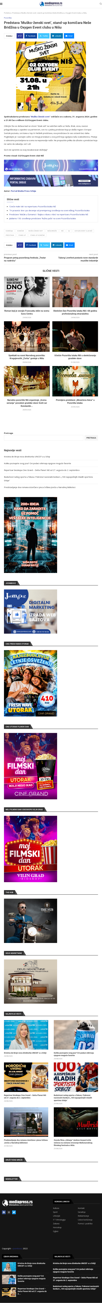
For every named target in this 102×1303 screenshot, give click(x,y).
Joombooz (17, 1248)
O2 (69, 231)
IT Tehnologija (59, 1220)
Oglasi (55, 1231)
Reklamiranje (83, 1216)
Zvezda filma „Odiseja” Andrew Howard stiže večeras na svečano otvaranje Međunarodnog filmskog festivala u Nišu (73, 1142)
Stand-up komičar (37, 235)
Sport (55, 1212)
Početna (7, 13)
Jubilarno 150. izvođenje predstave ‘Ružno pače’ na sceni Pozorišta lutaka (42, 218)
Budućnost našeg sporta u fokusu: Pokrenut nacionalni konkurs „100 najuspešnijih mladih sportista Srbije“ (73, 1097)
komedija (9, 231)
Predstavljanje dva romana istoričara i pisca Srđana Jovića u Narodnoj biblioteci (39, 487)
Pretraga (8, 433)
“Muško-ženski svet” (40, 116)
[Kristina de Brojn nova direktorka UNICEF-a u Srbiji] (26, 1035)
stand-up (22, 235)
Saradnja (81, 1212)
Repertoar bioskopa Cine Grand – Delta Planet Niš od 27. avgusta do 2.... (32, 1291)
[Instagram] (9, 1212)
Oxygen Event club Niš (83, 231)
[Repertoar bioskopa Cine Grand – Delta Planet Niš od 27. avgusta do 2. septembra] (26, 1077)
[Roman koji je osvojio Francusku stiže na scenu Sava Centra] (27, 292)
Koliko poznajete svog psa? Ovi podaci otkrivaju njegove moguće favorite (37, 463)
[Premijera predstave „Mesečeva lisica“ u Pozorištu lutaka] (75, 381)
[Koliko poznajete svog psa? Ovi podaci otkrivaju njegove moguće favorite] (76, 1035)
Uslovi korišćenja (85, 1220)
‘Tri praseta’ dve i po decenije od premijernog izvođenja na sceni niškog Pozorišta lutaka (49, 210)
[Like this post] (21, 35)
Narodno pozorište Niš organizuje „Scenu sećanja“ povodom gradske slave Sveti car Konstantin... (27, 403)
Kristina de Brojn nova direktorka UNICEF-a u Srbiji (27, 456)
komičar (20, 231)
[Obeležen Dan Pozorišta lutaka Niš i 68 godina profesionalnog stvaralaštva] (75, 292)
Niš (62, 231)
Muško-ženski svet (35, 231)
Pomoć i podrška (85, 1224)
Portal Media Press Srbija (23, 191)
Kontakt (81, 1208)
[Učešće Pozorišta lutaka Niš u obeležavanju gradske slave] (75, 336)
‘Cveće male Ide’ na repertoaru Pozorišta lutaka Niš (32, 206)
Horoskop (57, 1227)
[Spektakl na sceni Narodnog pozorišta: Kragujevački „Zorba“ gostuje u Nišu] (27, 336)
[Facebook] (4, 1212)
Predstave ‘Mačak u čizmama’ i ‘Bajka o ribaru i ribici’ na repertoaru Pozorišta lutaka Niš (48, 214)
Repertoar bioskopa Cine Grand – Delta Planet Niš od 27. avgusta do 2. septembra (41, 470)
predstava (10, 235)
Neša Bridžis (52, 231)
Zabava (56, 1224)
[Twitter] (14, 1212)
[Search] (100, 4)
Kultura (56, 1208)
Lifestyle (56, 1216)
